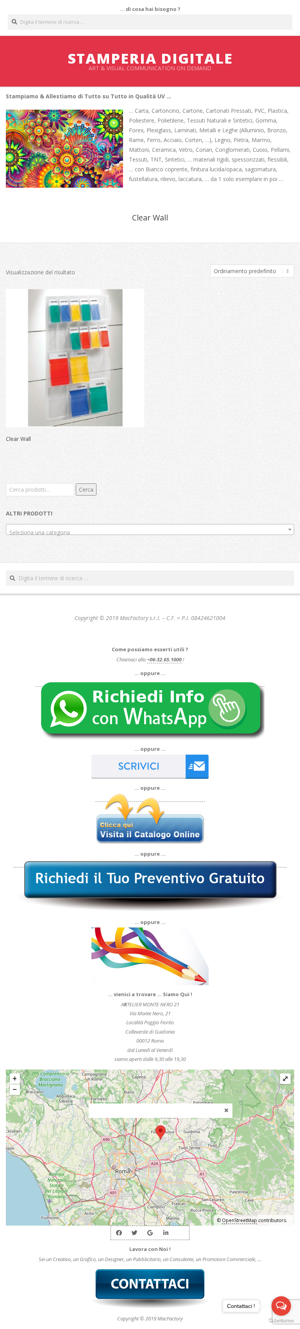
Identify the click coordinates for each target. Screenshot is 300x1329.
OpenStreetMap (239, 1220)
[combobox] (150, 529)
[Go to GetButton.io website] (281, 1321)
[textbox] (150, 532)
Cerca (86, 489)
